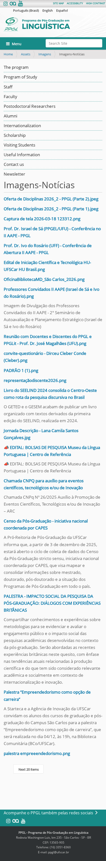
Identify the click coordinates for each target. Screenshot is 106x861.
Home (8, 54)
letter (20, 174)
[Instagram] (6, 4)
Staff (8, 87)
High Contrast (95, 3)
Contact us (14, 164)
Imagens (44, 54)
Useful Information (22, 154)
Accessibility (75, 3)
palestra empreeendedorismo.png (37, 753)
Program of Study (20, 77)
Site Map (58, 3)
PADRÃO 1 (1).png (21, 370)
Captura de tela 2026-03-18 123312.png (42, 219)
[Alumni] (13, 4)
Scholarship (15, 135)
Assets (25, 54)
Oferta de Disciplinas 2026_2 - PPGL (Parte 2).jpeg (51, 199)
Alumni (10, 116)
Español (62, 10)
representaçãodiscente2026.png (35, 380)
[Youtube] (20, 4)
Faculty (10, 96)
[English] (51, 24)
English (47, 10)
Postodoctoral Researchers (29, 106)
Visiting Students (19, 145)
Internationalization (22, 125)
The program (16, 67)
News (9, 174)
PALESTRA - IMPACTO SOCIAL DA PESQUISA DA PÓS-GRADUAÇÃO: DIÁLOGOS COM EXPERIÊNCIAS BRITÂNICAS (52, 603)
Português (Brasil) (26, 10)
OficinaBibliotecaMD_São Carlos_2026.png (44, 279)
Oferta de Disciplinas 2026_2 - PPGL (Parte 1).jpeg (51, 209)
